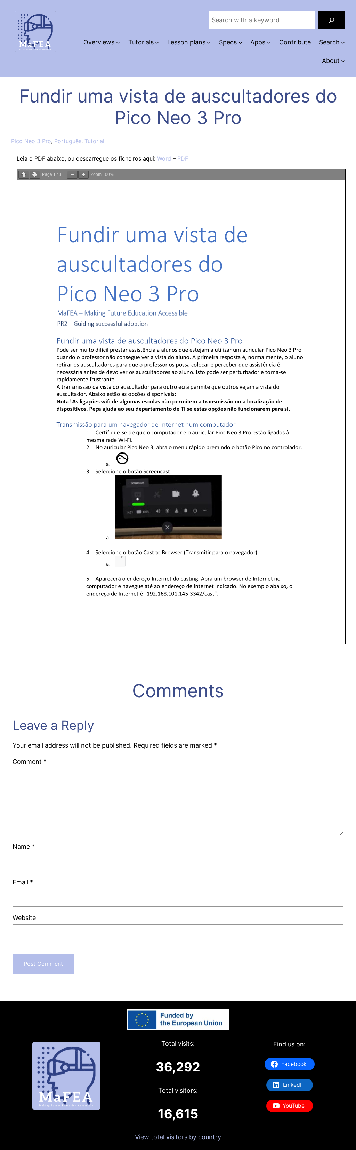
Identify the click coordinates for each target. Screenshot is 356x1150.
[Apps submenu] (269, 42)
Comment (30, 761)
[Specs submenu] (240, 42)
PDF (182, 158)
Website (24, 917)
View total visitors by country (178, 1137)
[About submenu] (343, 61)
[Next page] (35, 175)
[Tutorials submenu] (157, 42)
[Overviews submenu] (118, 42)
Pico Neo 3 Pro (31, 141)
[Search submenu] (343, 42)
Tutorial (94, 141)
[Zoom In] (83, 175)
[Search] (331, 20)
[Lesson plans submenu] (209, 42)
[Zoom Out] (72, 175)
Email (23, 882)
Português (67, 141)
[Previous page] (23, 175)
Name (24, 846)
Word (165, 158)
